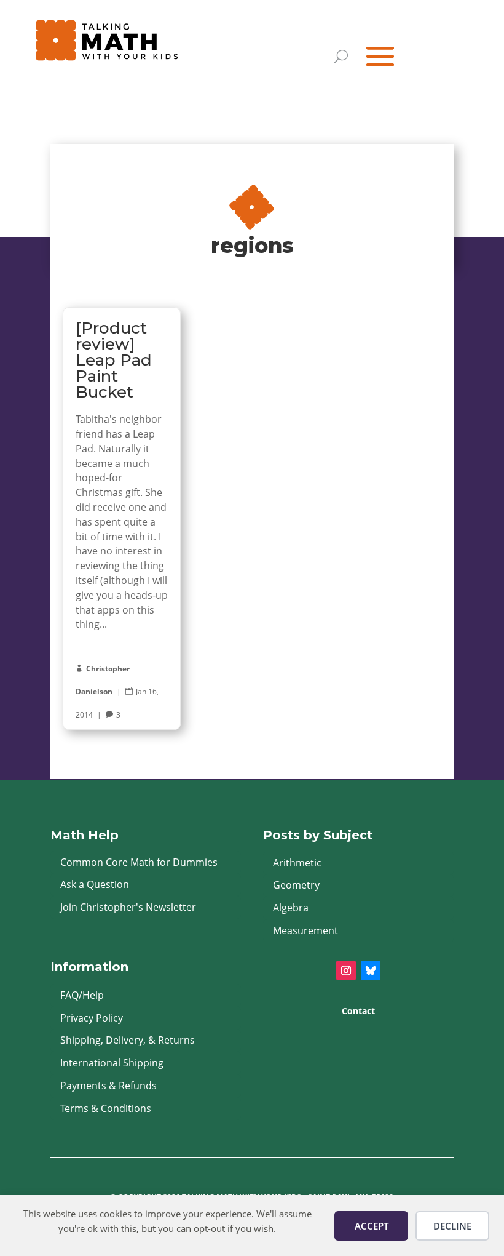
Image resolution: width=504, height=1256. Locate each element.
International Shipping (111, 1063)
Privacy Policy (91, 1018)
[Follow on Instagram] (346, 970)
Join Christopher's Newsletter (128, 907)
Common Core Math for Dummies (139, 862)
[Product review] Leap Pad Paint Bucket (121, 518)
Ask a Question (94, 884)
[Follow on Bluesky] (370, 970)
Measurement (305, 930)
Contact (358, 1011)
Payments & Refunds (108, 1085)
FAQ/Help (82, 995)
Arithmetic (297, 863)
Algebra (291, 907)
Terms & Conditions (105, 1108)
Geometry (296, 885)
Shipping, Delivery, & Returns (127, 1040)
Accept (371, 1226)
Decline (452, 1226)
